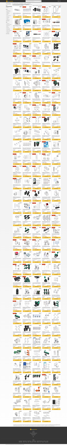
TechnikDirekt (8, 29)
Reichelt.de (8, 25)
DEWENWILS (8, 10)
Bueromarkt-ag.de (9, 24)
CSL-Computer (9, 15)
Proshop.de (8, 31)
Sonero (8, 16)
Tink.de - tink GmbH (9, 30)
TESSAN (8, 12)
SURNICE (8, 13)
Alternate (8, 27)
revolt (7, 18)
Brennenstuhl (8, 11)
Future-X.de (8, 28)
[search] (40, 1)
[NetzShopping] (9, 1)
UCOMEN (8, 17)
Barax (7, 26)
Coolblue (8, 32)
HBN (7, 14)
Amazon (8, 23)
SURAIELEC (8, 19)
